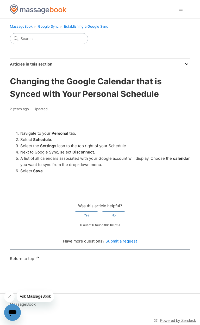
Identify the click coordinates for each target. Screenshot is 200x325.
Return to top (22, 258)
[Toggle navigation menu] (181, 9)
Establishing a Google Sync (86, 26)
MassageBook (21, 26)
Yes (86, 215)
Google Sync (48, 26)
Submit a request (121, 241)
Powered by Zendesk (178, 320)
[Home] (38, 9)
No (113, 215)
